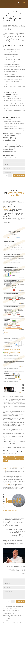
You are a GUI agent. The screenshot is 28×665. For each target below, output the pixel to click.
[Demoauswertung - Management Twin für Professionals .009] (14, 332)
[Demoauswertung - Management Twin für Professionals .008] (14, 329)
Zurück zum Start (7, 616)
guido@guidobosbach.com (19, 567)
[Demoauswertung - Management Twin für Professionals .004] (14, 277)
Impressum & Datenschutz (9, 618)
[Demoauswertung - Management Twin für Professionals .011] (14, 348)
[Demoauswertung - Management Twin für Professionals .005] (14, 290)
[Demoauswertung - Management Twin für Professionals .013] (14, 353)
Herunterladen (18, 175)
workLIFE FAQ (6, 620)
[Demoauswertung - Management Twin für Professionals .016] (14, 392)
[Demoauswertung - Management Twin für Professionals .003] (14, 264)
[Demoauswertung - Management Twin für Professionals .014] (14, 366)
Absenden (20, 601)
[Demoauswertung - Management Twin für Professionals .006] (14, 303)
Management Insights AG (8, 470)
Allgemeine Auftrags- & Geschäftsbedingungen (14, 622)
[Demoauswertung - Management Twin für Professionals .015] (14, 379)
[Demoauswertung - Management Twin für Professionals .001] (14, 238)
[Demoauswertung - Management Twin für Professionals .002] (14, 251)
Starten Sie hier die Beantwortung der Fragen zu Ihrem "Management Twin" (13, 459)
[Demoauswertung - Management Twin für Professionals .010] (14, 335)
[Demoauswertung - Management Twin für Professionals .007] (14, 316)
